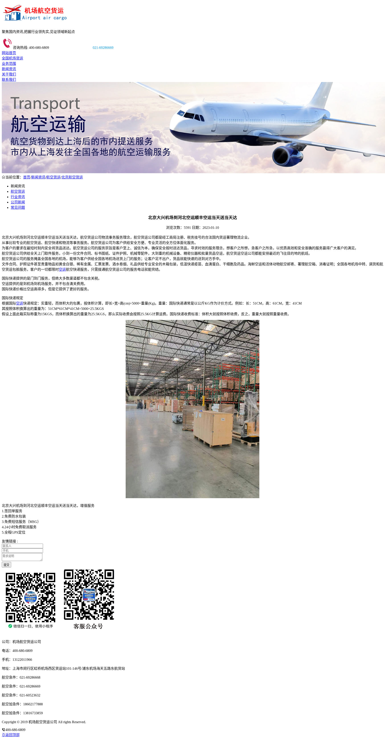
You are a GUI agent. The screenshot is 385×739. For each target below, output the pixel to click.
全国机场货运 (12, 58)
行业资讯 (18, 197)
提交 (6, 565)
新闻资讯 (9, 69)
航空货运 (53, 177)
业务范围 (9, 64)
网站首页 (9, 53)
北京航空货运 (72, 177)
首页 (26, 177)
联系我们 (9, 80)
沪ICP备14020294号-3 (103, 722)
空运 (62, 269)
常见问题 (18, 207)
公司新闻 (18, 202)
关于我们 (9, 74)
